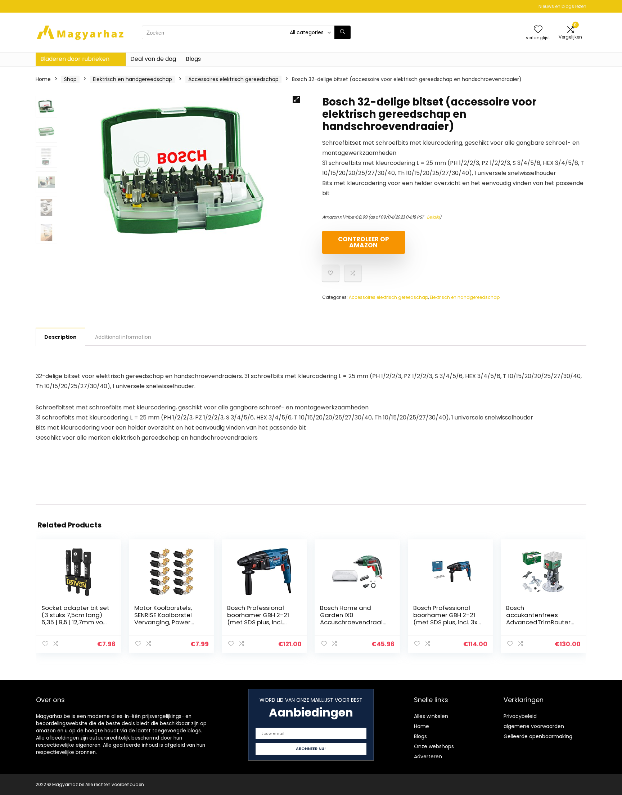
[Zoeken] (342, 32)
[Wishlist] (538, 30)
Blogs (193, 59)
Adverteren (428, 756)
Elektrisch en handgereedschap (132, 79)
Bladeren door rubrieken (74, 59)
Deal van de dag (153, 59)
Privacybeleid (520, 716)
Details (433, 217)
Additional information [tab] (123, 337)
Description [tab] (60, 337)
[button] (296, 99)
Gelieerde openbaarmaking (538, 736)
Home (43, 79)
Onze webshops (434, 746)
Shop (70, 79)
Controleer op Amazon (363, 242)
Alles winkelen (431, 716)
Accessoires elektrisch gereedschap (233, 79)
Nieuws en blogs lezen (562, 6)
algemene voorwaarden (534, 726)
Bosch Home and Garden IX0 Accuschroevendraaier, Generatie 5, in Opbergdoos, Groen (354, 622)
